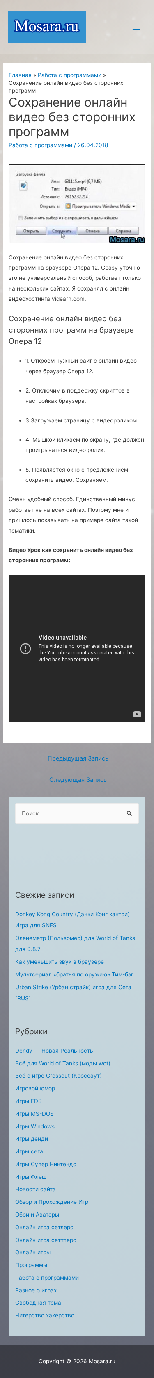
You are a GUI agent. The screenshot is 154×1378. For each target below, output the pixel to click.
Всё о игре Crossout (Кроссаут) (58, 1075)
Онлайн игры (33, 1252)
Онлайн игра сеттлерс (45, 1240)
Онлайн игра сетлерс (44, 1227)
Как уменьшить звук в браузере (59, 961)
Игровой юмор (35, 1088)
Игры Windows (35, 1126)
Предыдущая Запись (78, 758)
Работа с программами (40, 145)
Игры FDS (28, 1101)
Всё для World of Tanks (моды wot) (62, 1063)
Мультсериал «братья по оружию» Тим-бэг (74, 974)
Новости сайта (35, 1189)
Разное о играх (36, 1290)
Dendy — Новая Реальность (54, 1050)
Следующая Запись (78, 779)
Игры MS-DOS (34, 1113)
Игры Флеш (30, 1177)
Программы (31, 1265)
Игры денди (31, 1138)
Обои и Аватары (37, 1214)
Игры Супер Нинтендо (45, 1164)
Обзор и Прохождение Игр (51, 1202)
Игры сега (29, 1151)
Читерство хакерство (44, 1315)
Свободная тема (38, 1302)
